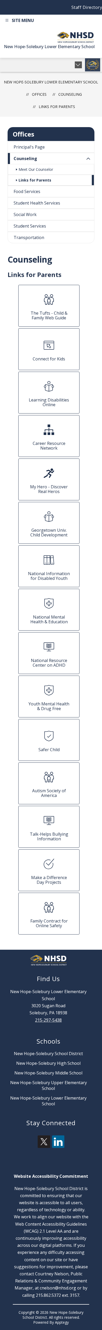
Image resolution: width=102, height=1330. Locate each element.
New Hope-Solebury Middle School (48, 1073)
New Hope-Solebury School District (48, 1053)
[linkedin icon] (58, 1146)
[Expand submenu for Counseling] (88, 159)
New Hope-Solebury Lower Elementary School (51, 82)
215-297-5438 (48, 1020)
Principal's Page (29, 147)
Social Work (25, 214)
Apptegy (62, 1322)
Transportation (29, 237)
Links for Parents (57, 106)
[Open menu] (19, 21)
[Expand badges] (78, 64)
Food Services (27, 191)
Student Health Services (37, 203)
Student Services (30, 226)
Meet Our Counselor (36, 169)
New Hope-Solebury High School (48, 1063)
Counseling (25, 158)
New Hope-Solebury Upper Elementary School (48, 1085)
